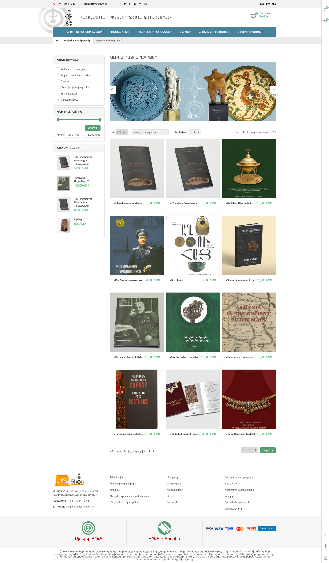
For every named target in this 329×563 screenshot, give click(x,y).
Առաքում (115, 489)
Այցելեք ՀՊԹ (88, 538)
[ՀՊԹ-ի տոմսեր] (164, 528)
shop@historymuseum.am (80, 506)
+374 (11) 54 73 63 (78, 500)
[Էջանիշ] (63, 226)
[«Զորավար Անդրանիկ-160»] (63, 184)
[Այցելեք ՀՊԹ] (88, 528)
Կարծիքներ (173, 502)
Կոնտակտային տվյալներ (124, 483)
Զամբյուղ (172, 477)
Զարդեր (65, 81)
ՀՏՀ (169, 496)
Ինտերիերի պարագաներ (75, 87)
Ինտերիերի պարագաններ (239, 489)
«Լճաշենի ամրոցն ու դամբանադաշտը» (190, 357)
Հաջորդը (268, 450)
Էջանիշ (78, 219)
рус (268, 3)
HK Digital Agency (214, 551)
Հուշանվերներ (69, 93)
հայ (262, 3)
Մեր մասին (116, 477)
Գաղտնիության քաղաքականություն (130, 496)
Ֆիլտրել (92, 127)
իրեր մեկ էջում (180, 132)
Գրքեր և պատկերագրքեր (77, 40)
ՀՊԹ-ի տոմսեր (164, 538)
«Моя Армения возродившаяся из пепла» (134, 280)
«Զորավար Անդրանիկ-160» (82, 179)
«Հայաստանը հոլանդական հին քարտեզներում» (250, 357)
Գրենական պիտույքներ (74, 69)
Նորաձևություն (69, 99)
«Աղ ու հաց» (176, 280)
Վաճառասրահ (175, 489)
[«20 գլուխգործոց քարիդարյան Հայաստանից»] (63, 163)
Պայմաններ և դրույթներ (124, 502)
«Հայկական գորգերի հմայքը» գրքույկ (189, 434)
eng (274, 3)
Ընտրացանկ (174, 483)
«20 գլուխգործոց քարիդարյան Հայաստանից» (83, 160)
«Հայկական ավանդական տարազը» (133, 434)
